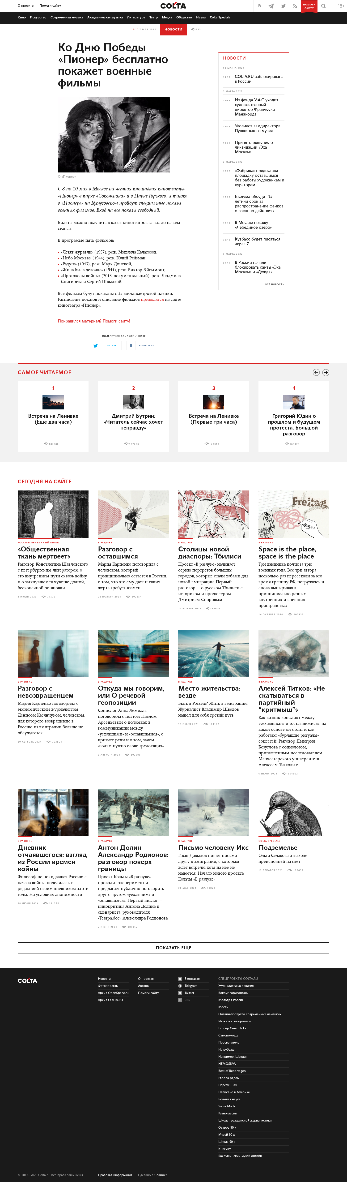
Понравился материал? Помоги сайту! (94, 321)
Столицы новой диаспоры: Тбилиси (209, 553)
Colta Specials (220, 17)
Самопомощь (228, 1035)
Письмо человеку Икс (213, 847)
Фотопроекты (108, 986)
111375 (54, 903)
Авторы (143, 986)
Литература (136, 17)
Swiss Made (226, 1106)
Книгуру (224, 1149)
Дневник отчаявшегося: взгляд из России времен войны (52, 858)
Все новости (274, 284)
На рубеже (226, 1049)
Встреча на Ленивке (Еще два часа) (53, 419)
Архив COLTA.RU (110, 1000)
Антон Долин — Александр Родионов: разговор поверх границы (133, 858)
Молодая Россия (231, 1000)
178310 (214, 444)
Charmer (160, 1175)
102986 (136, 755)
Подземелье (277, 847)
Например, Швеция (232, 1056)
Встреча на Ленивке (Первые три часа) (214, 419)
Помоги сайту (50, 5)
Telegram (191, 986)
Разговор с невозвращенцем (46, 692)
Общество (184, 17)
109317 (133, 927)
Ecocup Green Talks (232, 1028)
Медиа (167, 17)
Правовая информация (115, 1175)
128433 (298, 870)
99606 (216, 608)
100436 (299, 614)
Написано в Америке (234, 1092)
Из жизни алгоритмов (234, 1021)
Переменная (227, 1085)
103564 (57, 742)
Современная (67, 17)
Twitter (189, 993)
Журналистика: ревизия (236, 986)
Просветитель (228, 1042)
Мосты (223, 1007)
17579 (51, 597)
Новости (173, 29)
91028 (211, 888)
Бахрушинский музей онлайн (240, 1156)
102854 (137, 597)
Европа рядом (228, 1078)
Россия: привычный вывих (39, 543)
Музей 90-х (226, 1134)
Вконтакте (192, 978)
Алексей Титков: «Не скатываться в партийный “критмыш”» (291, 699)
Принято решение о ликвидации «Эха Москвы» (254, 147)
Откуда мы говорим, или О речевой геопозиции (131, 695)
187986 (54, 444)
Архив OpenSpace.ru (113, 993)
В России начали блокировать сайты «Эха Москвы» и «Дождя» (258, 267)
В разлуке (105, 543)
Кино (22, 17)
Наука (201, 17)
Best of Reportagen (232, 1071)
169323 (295, 444)
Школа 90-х (226, 1141)
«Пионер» (69, 176)
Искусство (38, 17)
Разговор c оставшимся (118, 553)
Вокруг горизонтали (233, 993)
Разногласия (227, 1113)
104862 (293, 774)
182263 (134, 444)
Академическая (105, 17)
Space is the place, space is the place (287, 553)
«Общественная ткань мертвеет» (44, 553)
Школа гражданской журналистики (245, 1120)
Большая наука (229, 1099)
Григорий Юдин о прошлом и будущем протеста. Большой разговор (294, 425)
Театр (153, 17)
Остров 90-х (227, 1127)
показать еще (173, 948)
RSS (187, 1000)
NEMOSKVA (227, 1064)
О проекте (26, 5)
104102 (214, 724)
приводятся (152, 300)
